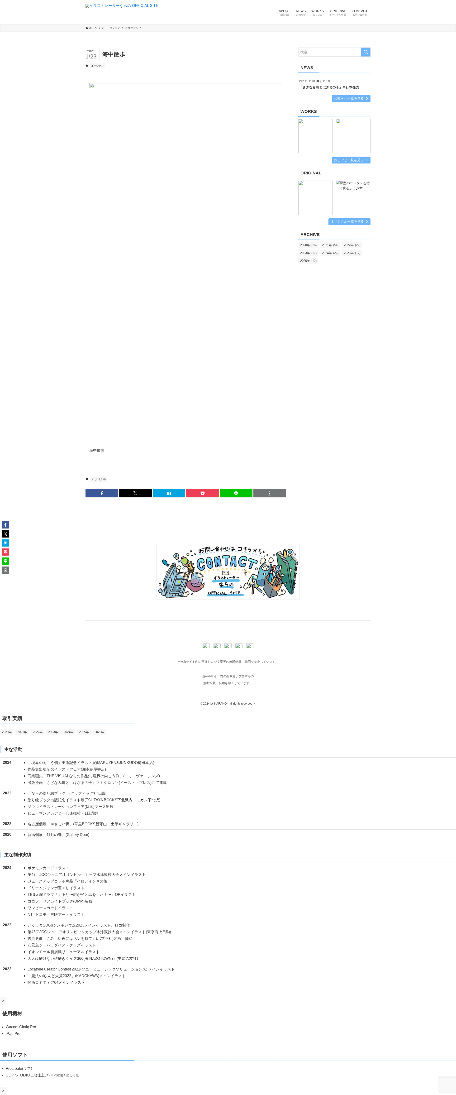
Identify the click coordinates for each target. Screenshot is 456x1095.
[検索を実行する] (365, 52)
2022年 (352, 245)
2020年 (308, 245)
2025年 (352, 253)
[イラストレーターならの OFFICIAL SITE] (122, 12)
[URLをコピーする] (269, 493)
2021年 (330, 245)
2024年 (330, 253)
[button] (102, 493)
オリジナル (97, 65)
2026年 (308, 261)
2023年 (308, 253)
